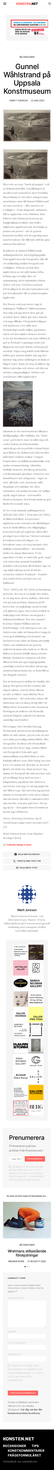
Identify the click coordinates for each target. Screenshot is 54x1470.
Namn (12, 1331)
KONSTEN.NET (18, 1439)
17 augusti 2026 (36, 1261)
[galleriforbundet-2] (36, 1029)
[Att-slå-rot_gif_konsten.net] (36, 952)
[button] (25, 1267)
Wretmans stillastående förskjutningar (27, 1253)
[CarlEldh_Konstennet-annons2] (20, 1029)
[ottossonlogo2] (20, 983)
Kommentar (15, 1298)
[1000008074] (36, 983)
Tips (35, 1446)
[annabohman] (20, 1060)
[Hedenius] (20, 1014)
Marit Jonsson (19, 100)
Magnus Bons (16, 1261)
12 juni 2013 (37, 100)
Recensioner (27, 57)
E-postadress (17, 1342)
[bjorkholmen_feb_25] (36, 967)
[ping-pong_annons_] (36, 1014)
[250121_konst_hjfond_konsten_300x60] (29, 23)
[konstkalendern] (20, 1107)
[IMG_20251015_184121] (29, 31)
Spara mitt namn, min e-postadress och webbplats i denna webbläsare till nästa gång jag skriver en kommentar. (25, 1373)
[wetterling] (20, 967)
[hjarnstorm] (20, 1045)
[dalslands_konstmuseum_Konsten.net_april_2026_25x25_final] (20, 952)
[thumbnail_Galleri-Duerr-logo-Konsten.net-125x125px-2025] (36, 1076)
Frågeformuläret (24, 1455)
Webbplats (14, 1354)
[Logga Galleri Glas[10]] (36, 1060)
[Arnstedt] (20, 1076)
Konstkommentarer (26, 1450)
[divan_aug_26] (20, 998)
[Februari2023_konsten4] (36, 1107)
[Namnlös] (36, 998)
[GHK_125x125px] (36, 1092)
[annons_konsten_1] (20, 1092)
